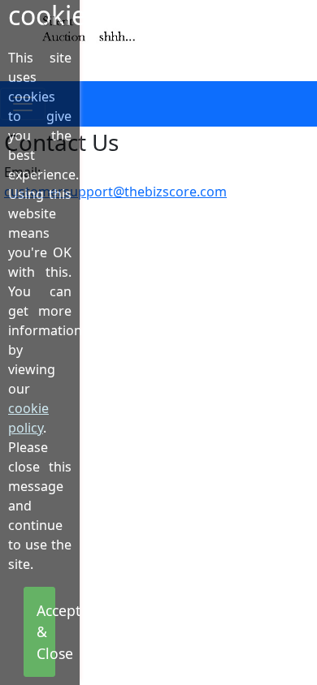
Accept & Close (46, 632)
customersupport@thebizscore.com (115, 191)
